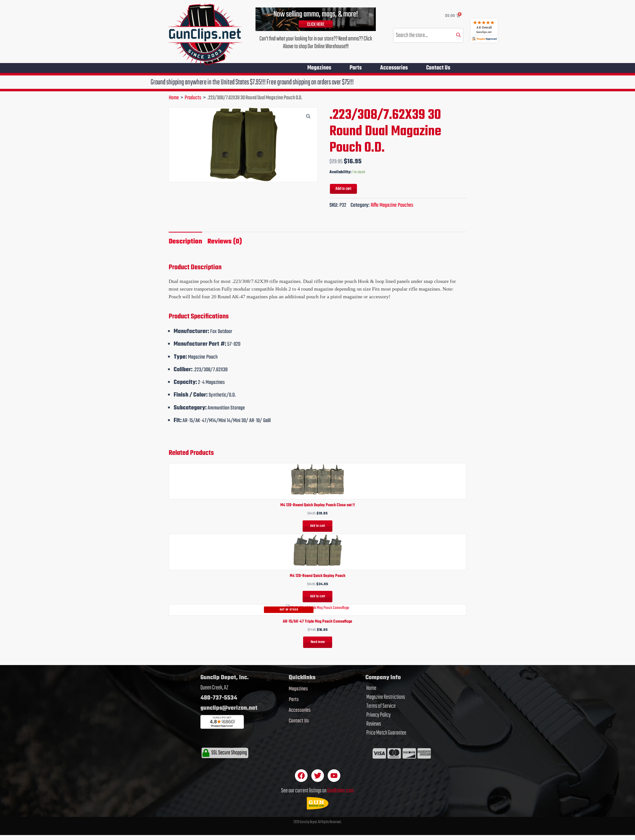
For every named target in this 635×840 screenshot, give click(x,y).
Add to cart (343, 189)
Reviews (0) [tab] (224, 241)
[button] (308, 116)
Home (371, 688)
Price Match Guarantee (386, 733)
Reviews (373, 724)
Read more (318, 642)
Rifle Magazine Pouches (392, 205)
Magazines (319, 68)
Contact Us (438, 68)
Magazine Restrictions (385, 697)
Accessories (394, 68)
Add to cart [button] (317, 526)
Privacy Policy (378, 715)
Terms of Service (381, 706)
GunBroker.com (340, 790)
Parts (355, 68)
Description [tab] (185, 241)
